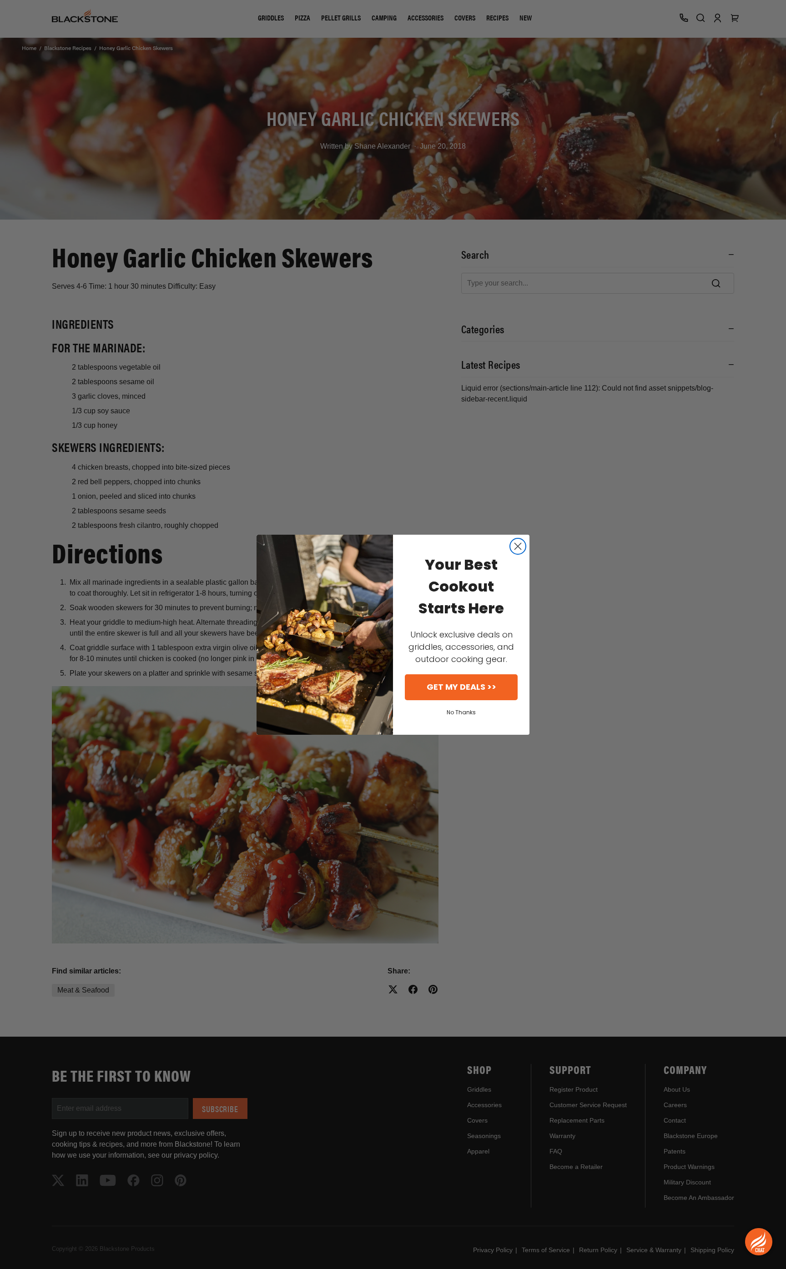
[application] (759, 1242)
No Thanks (461, 712)
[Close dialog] (518, 546)
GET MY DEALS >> (461, 686)
